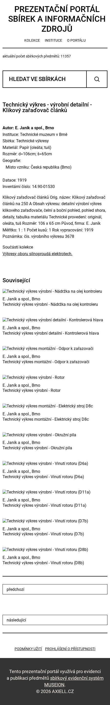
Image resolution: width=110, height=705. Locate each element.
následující (16, 620)
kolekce (32, 40)
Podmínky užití (28, 649)
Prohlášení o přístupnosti (70, 649)
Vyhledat (96, 79)
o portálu (76, 40)
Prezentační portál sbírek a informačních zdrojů (57, 19)
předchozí (15, 589)
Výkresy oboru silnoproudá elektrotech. (37, 253)
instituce (53, 40)
